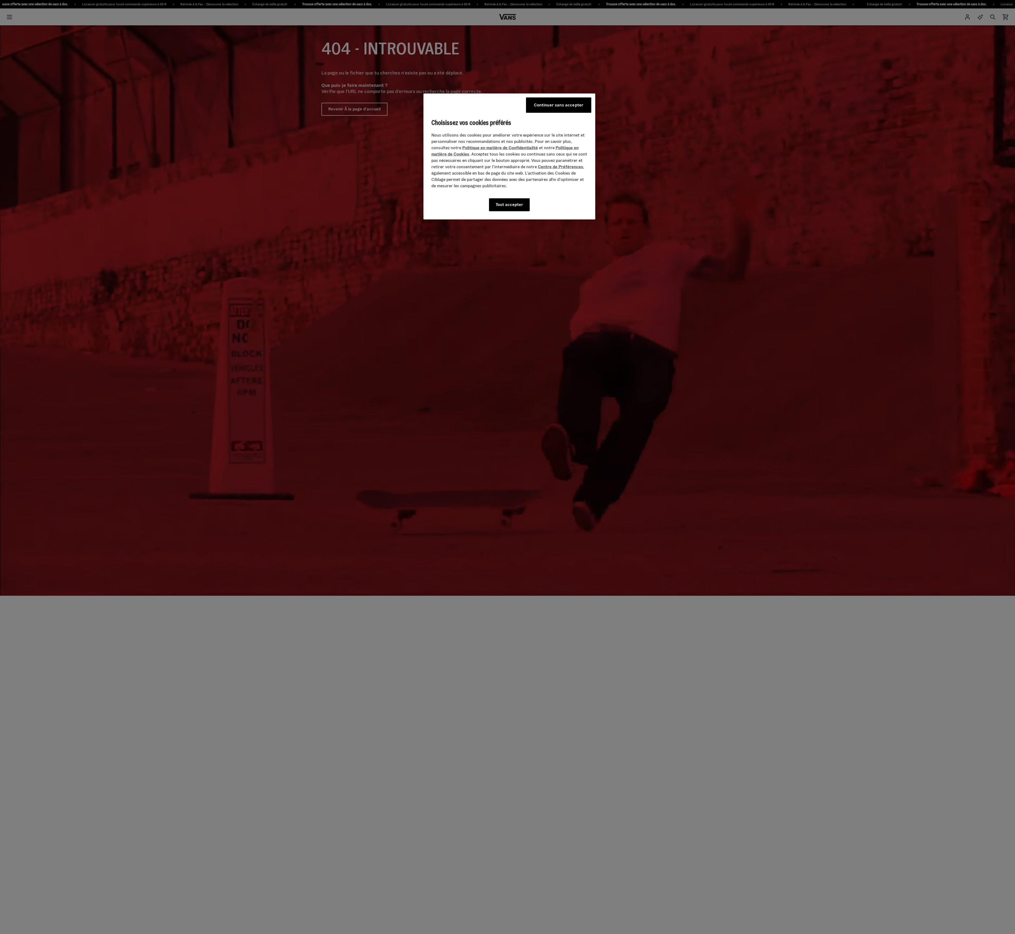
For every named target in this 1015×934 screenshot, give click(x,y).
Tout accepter (509, 204)
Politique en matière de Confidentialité (500, 148)
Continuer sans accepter (559, 105)
